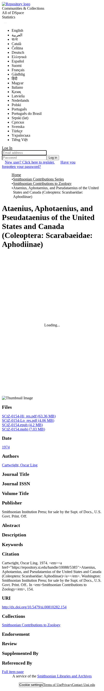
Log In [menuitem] (7, 148)
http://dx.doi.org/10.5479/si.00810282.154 (34, 607)
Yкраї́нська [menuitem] (21, 135)
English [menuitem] (17, 30)
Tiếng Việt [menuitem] (20, 140)
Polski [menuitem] (16, 105)
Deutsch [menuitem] (18, 52)
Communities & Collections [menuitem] (23, 8)
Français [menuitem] (18, 70)
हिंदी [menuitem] (14, 79)
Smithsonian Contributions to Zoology (42, 183)
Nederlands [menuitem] (20, 100)
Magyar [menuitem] (17, 83)
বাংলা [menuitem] (15, 39)
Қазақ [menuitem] (16, 92)
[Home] (16, 4)
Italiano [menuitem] (17, 87)
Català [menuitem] (16, 44)
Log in (53, 157)
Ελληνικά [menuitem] (19, 57)
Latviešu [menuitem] (18, 96)
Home (16, 175)
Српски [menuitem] (18, 122)
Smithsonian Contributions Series (38, 179)
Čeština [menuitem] (17, 48)
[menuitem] (13, 13)
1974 (6, 447)
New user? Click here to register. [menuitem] (30, 162)
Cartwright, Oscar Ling (19, 465)
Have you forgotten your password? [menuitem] (38, 164)
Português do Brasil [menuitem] (27, 113)
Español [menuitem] (18, 61)
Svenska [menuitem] (18, 127)
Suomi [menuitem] (17, 65)
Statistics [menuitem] (8, 17)
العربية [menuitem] (17, 35)
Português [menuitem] (19, 109)
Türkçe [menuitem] (17, 131)
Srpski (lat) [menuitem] (20, 118)
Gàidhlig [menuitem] (18, 74)
